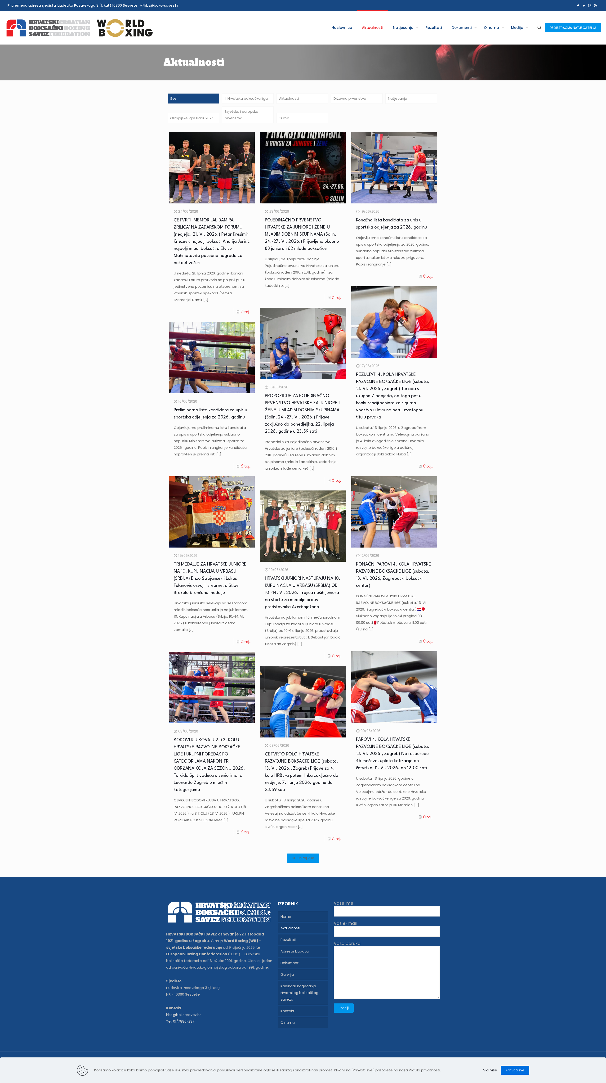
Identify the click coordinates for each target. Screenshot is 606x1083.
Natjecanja (397, 98)
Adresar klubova (295, 951)
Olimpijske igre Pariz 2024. (192, 118)
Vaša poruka (347, 943)
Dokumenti (290, 962)
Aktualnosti (289, 98)
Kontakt (287, 1010)
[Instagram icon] (590, 5)
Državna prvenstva (350, 98)
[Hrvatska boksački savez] (79, 27)
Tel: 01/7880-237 (180, 1021)
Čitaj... (246, 311)
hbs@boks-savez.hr (161, 5)
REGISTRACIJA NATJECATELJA (573, 27)
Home (286, 916)
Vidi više (490, 1070)
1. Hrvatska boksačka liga (246, 98)
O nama (288, 1022)
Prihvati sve (515, 1070)
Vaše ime (343, 903)
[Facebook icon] (578, 5)
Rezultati (288, 939)
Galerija (287, 974)
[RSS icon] (595, 5)
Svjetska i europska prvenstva (241, 115)
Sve (173, 98)
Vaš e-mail (345, 923)
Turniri (284, 118)
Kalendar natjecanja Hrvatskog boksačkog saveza (299, 993)
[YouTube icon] (584, 5)
